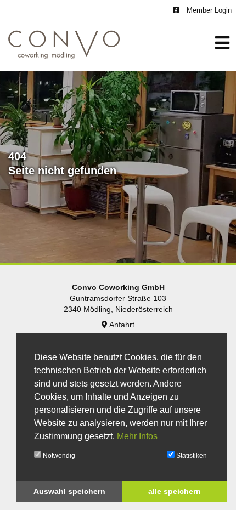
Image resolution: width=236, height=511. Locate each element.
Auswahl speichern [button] (69, 491)
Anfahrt (121, 324)
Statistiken (191, 455)
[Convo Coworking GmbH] (64, 43)
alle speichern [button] (174, 491)
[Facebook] (177, 10)
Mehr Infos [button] (137, 436)
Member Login (208, 10)
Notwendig (58, 455)
